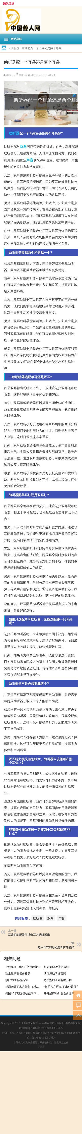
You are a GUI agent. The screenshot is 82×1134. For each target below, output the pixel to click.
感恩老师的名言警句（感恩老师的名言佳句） (24, 986)
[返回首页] (77, 995)
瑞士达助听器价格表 (17, 973)
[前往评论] (77, 1005)
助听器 (15, 48)
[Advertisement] (41, 1092)
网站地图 (24, 1027)
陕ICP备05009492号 (52, 1027)
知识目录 (8, 3)
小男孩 (41, 1046)
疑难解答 (35, 1027)
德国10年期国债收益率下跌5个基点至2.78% (24, 993)
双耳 (23, 146)
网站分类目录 (57, 1023)
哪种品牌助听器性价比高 (59, 993)
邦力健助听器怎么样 (56, 967)
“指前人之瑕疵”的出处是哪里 (61, 986)
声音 (29, 160)
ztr (13, 75)
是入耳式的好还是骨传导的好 (56, 947)
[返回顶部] (77, 1015)
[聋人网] (41, 20)
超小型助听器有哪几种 (58, 980)
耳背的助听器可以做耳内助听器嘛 (29, 935)
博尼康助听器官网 (55, 973)
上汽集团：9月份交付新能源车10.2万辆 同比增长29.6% (24, 967)
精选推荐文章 (73, 1023)
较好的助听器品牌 (16, 980)
